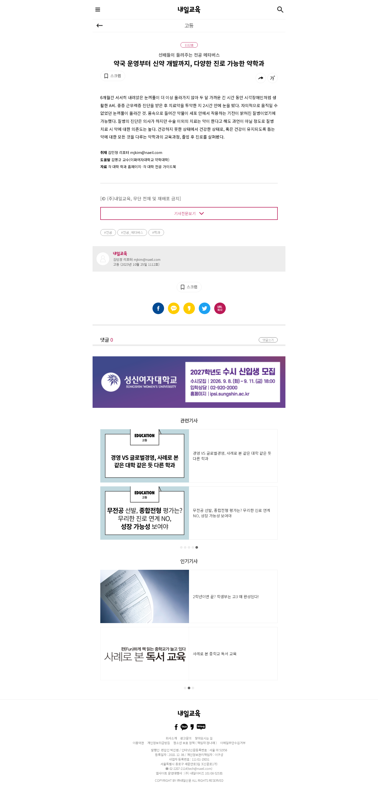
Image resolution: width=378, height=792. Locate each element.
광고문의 (186, 738)
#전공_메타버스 (132, 232)
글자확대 (272, 78)
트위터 (204, 308)
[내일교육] (189, 9)
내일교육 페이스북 (176, 727)
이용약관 (138, 743)
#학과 (156, 232)
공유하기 (261, 78)
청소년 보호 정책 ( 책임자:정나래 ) (195, 743)
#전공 (108, 232)
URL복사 (220, 308)
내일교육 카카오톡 (184, 727)
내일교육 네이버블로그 (201, 727)
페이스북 (158, 308)
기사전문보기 (185, 213)
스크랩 (115, 75)
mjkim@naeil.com (147, 259)
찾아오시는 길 (204, 738)
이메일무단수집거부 (233, 743)
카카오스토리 (189, 308)
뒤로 (99, 25)
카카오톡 (173, 308)
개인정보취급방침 (158, 743)
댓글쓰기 (268, 340)
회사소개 (171, 738)
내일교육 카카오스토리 (192, 727)
